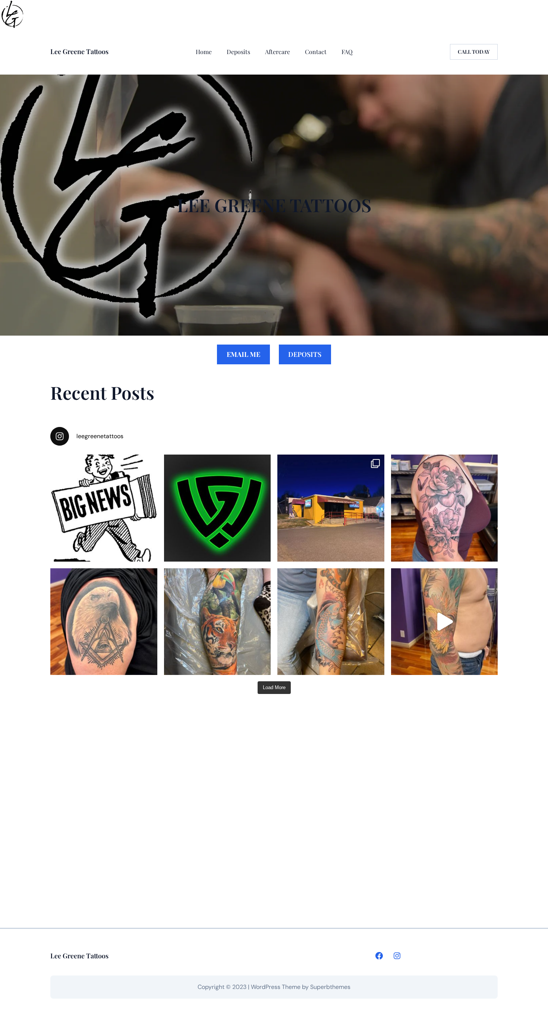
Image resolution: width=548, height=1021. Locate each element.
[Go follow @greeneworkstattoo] (217, 508)
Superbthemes (330, 987)
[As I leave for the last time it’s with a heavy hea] (330, 508)
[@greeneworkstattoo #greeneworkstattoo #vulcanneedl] (444, 508)
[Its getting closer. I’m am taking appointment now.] (103, 508)
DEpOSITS (304, 354)
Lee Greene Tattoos (79, 51)
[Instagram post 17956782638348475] (444, 621)
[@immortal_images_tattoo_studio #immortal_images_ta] (103, 621)
